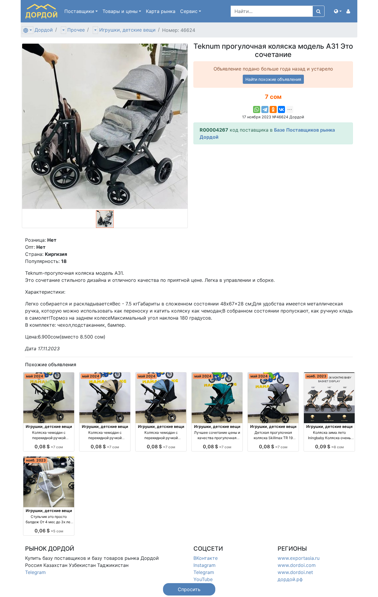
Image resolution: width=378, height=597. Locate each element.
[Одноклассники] (273, 109)
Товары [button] (120, 11)
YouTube (203, 579)
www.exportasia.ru (299, 558)
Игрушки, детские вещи (127, 30)
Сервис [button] (189, 11)
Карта (160, 11)
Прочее (76, 30)
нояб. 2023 (316, 376)
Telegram (35, 572)
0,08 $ (49, 446)
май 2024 (34, 376)
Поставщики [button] (79, 11)
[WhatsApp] (256, 109)
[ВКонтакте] (281, 109)
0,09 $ (329, 446)
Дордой (44, 30)
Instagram (204, 565)
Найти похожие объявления (273, 79)
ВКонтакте (205, 558)
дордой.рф (290, 579)
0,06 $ (49, 531)
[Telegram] (264, 109)
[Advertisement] (273, 190)
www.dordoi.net (295, 572)
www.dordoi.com (297, 565)
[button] (338, 11)
